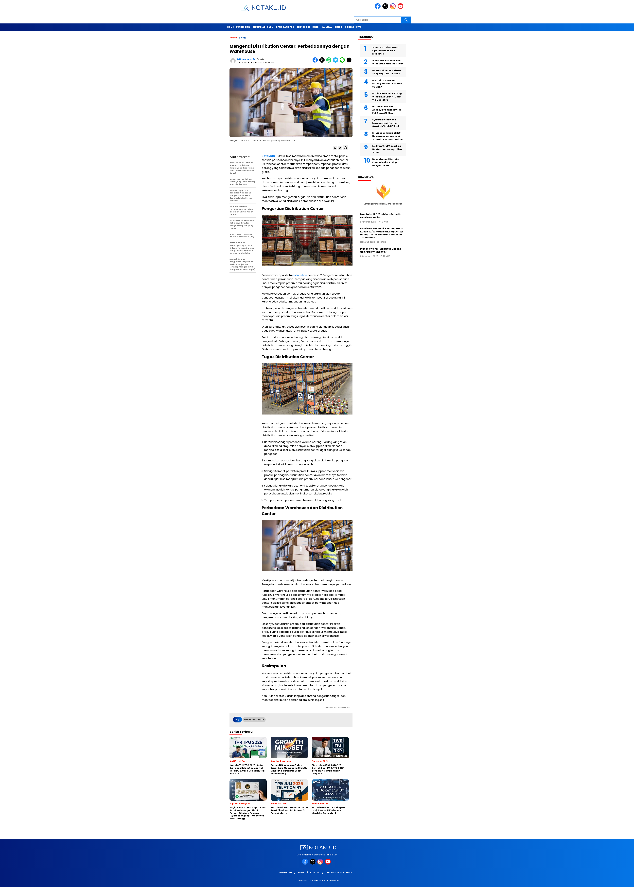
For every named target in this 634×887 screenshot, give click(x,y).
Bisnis (338, 27)
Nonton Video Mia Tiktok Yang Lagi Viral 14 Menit (386, 72)
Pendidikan (243, 27)
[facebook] (378, 8)
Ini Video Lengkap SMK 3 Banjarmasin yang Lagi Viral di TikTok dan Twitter (387, 136)
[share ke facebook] (316, 62)
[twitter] (385, 8)
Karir (301, 872)
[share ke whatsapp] (329, 62)
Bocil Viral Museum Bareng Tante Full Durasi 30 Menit (387, 83)
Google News (353, 27)
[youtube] (401, 8)
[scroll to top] (612, 882)
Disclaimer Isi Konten (339, 872)
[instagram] (393, 8)
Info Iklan (285, 872)
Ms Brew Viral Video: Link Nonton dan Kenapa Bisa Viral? (387, 149)
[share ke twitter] (322, 62)
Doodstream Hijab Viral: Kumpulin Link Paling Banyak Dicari (386, 162)
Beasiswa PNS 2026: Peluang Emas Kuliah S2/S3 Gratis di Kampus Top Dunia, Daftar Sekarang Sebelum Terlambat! (381, 233)
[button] (335, 148)
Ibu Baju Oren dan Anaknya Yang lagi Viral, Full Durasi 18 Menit (386, 110)
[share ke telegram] (336, 62)
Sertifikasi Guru (263, 27)
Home (230, 27)
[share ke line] (343, 62)
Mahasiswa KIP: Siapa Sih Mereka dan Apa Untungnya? (380, 250)
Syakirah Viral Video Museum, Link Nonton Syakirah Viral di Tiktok (386, 123)
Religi (315, 27)
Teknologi (303, 27)
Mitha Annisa (244, 59)
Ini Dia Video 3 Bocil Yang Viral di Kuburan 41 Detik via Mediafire (387, 96)
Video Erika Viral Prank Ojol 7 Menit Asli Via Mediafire (385, 50)
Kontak (315, 872)
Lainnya (327, 27)
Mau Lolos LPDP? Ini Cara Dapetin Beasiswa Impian (380, 216)
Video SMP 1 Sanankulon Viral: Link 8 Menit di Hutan (387, 62)
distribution (299, 275)
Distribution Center (254, 719)
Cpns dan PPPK (285, 27)
